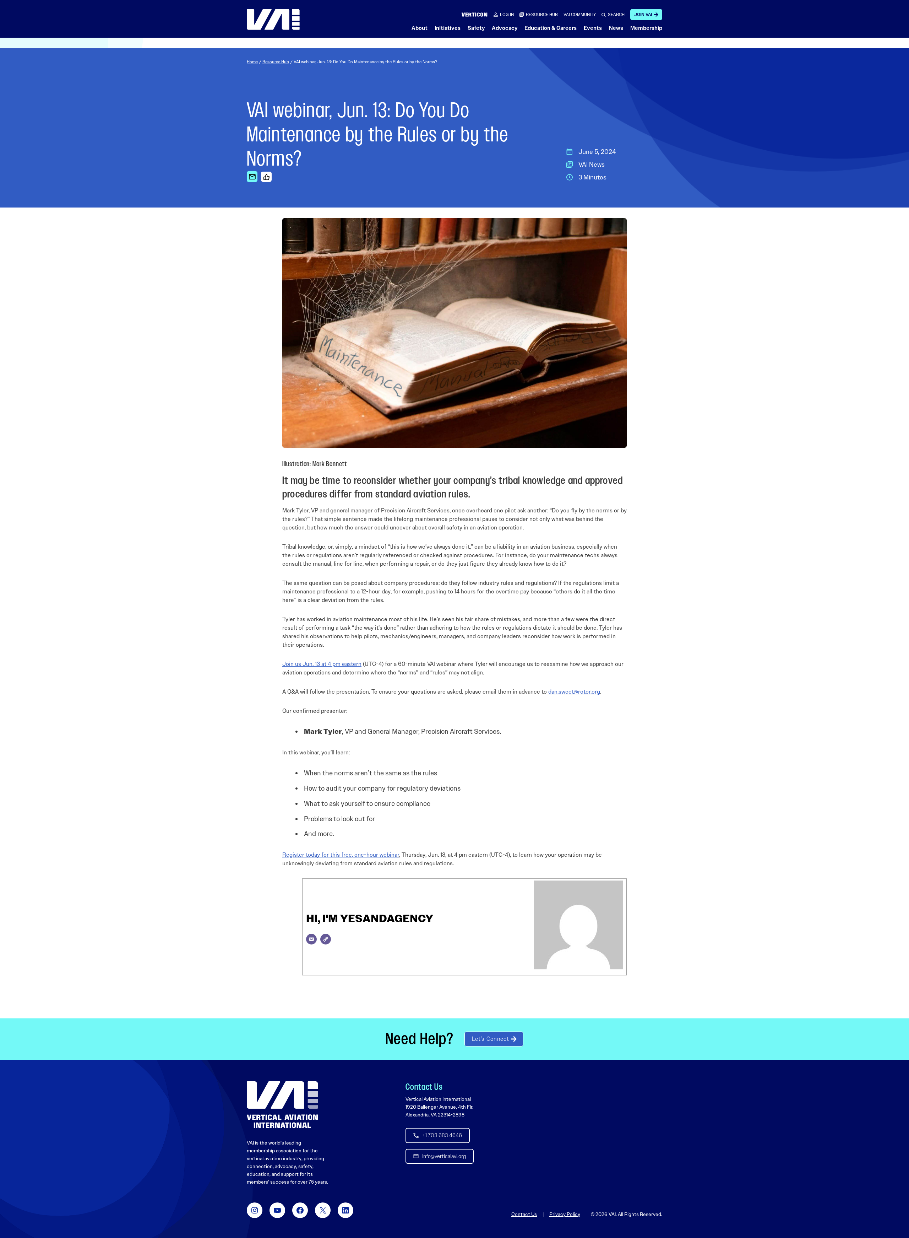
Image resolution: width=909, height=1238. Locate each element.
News (616, 28)
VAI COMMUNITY (580, 14)
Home (252, 62)
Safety (476, 28)
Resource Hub (275, 62)
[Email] (311, 939)
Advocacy (504, 28)
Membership (646, 28)
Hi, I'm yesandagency (369, 918)
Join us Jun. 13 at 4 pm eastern (321, 664)
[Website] (325, 939)
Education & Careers (550, 28)
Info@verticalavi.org (444, 1156)
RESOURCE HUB (542, 14)
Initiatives (448, 28)
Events (593, 28)
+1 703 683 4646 (442, 1135)
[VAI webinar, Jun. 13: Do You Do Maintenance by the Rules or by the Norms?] (252, 176)
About (420, 28)
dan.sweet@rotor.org (574, 691)
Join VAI (643, 14)
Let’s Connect (490, 1039)
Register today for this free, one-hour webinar (340, 854)
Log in (507, 14)
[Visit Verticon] (474, 14)
